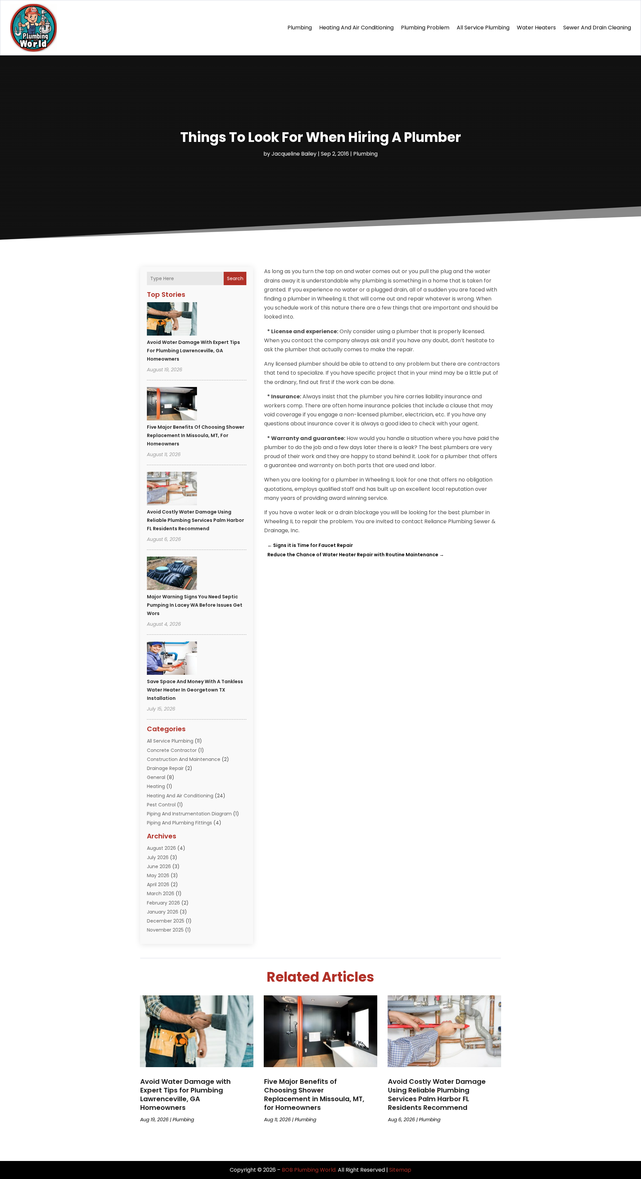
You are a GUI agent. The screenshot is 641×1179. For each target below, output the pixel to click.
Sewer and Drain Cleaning (597, 27)
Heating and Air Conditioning (356, 27)
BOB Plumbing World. (309, 1170)
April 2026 (158, 884)
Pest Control (161, 804)
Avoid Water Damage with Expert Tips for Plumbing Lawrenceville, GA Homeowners (193, 350)
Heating (156, 786)
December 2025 (165, 921)
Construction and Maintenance (183, 759)
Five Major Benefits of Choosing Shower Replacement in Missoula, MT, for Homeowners (195, 435)
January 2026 (162, 912)
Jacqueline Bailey (293, 154)
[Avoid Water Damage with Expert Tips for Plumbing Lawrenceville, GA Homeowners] (172, 320)
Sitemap (400, 1170)
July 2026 (158, 857)
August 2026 (161, 848)
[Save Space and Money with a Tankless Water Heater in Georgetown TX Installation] (172, 659)
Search (235, 278)
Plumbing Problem (425, 27)
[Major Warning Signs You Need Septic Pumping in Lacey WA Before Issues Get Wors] (172, 574)
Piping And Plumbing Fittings (179, 822)
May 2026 (158, 875)
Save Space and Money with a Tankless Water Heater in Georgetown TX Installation (195, 690)
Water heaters (536, 27)
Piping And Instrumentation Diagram (189, 813)
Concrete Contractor (172, 750)
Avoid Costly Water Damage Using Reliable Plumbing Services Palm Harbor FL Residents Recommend (195, 520)
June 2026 (159, 866)
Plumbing (299, 27)
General (156, 777)
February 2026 (163, 903)
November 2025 (165, 930)
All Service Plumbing (483, 27)
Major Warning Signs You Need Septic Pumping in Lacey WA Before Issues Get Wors (194, 605)
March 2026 (160, 893)
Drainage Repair (165, 768)
